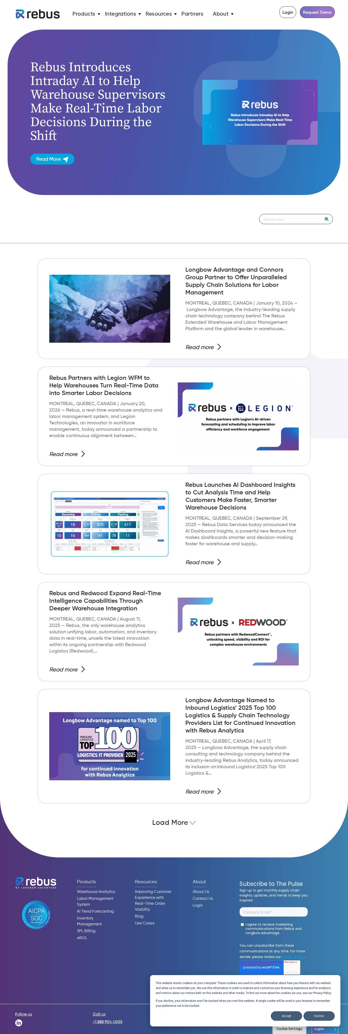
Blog (139, 916)
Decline (319, 1016)
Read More (48, 159)
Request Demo (317, 12)
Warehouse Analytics (96, 892)
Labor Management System (95, 902)
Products (83, 14)
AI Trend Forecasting (95, 912)
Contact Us (203, 899)
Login (287, 12)
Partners (192, 14)
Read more (199, 347)
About (221, 14)
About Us (201, 892)
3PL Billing (86, 931)
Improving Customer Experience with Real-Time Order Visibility (153, 901)
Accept (286, 1016)
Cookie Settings (289, 1028)
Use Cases (145, 923)
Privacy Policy (322, 993)
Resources (159, 14)
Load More (170, 822)
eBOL (82, 938)
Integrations (120, 14)
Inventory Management (89, 921)
